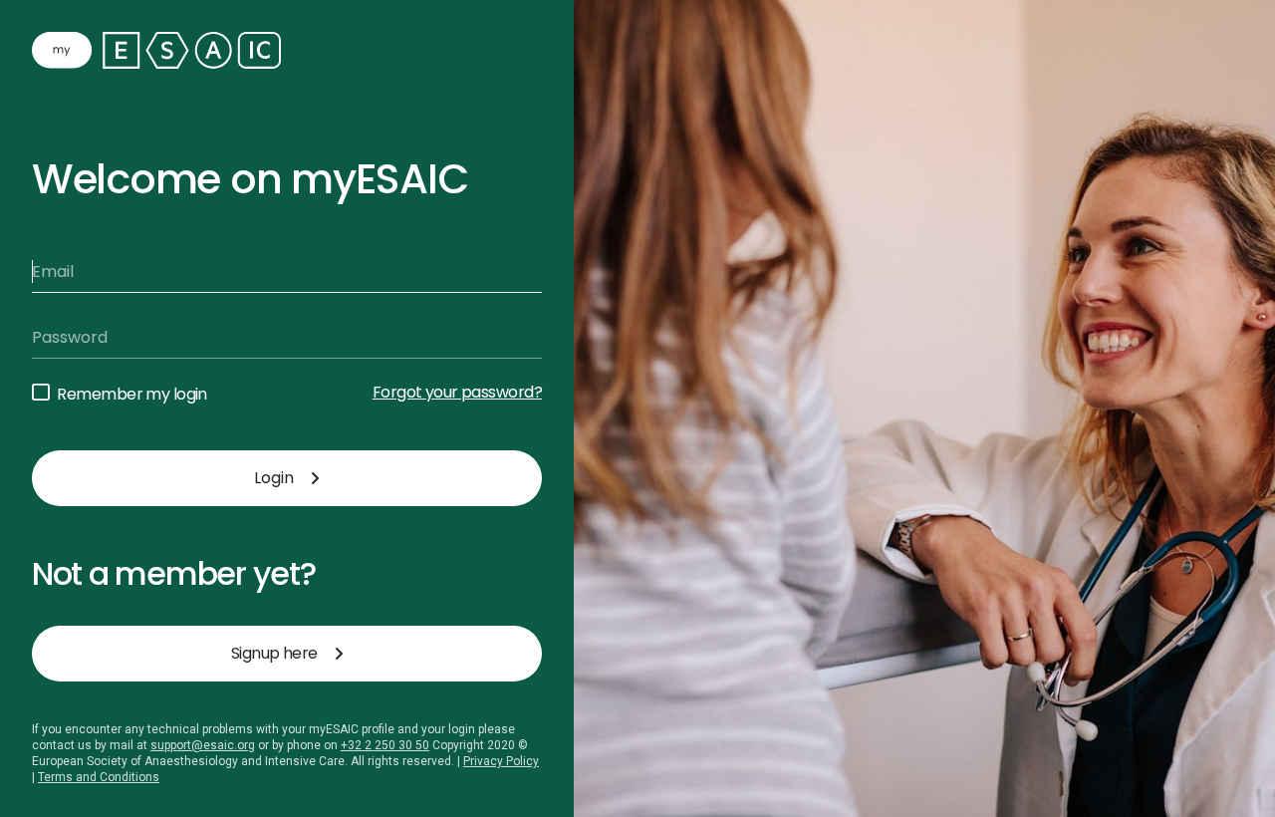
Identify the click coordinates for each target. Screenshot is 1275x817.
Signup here (274, 653)
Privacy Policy (501, 761)
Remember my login (131, 394)
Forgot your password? (457, 392)
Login (274, 477)
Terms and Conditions (98, 777)
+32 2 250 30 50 (385, 745)
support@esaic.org (202, 745)
